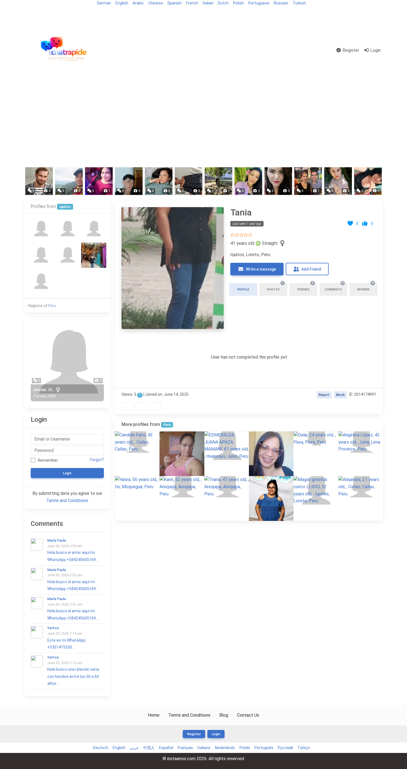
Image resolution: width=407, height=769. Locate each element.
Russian (281, 3)
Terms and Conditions (67, 500)
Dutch (223, 3)
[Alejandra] (360, 486)
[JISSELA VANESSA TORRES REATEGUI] (93, 228)
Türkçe (303, 747)
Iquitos (65, 207)
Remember (48, 460)
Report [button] (324, 395)
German (104, 3)
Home (153, 715)
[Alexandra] (67, 255)
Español (166, 747)
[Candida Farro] (137, 442)
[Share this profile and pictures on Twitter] (141, 406)
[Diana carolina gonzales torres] (40, 228)
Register (350, 50)
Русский (285, 747)
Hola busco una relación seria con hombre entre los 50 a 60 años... (73, 670)
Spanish (174, 3)
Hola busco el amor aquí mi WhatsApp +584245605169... (72, 550)
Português (263, 747)
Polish (238, 3)
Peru (167, 425)
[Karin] (181, 486)
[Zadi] (40, 255)
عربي (134, 747)
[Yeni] (271, 453)
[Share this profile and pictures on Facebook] (127, 406)
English (121, 3)
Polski (244, 747)
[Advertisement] (203, 122)
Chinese (155, 3)
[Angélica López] (360, 442)
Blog (30, 13)
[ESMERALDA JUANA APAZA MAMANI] (226, 445)
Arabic (138, 3)
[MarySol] (67, 228)
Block (340, 395)
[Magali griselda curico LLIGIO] (315, 490)
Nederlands (225, 747)
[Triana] (226, 486)
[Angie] (271, 498)
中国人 (149, 747)
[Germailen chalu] (181, 453)
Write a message (260, 269)
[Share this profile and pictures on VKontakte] (155, 406)
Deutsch (100, 747)
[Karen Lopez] (93, 255)
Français (185, 747)
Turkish (299, 3)
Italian (208, 3)
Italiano (203, 747)
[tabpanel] (249, 307)
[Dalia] (315, 438)
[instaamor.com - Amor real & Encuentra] (64, 50)
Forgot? (97, 459)
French (192, 3)
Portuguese (258, 3)
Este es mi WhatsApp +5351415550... (66, 637)
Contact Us (248, 715)
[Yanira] (137, 483)
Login (375, 50)
